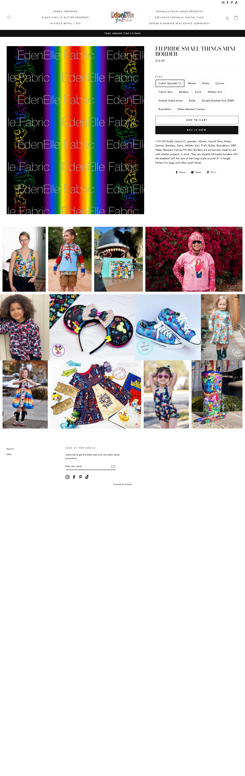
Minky (205, 83)
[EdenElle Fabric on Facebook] (74, 477)
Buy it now (197, 130)
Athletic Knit (215, 92)
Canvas (220, 83)
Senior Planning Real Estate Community (179, 23)
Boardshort (164, 109)
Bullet (192, 101)
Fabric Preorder (65, 11)
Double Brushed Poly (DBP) (218, 101)
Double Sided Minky (170, 101)
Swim (198, 92)
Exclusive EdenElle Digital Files (179, 17)
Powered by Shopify (122, 484)
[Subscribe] (113, 466)
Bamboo (184, 92)
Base (158, 76)
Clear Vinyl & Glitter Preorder (65, 17)
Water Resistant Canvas (191, 109)
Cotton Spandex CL (170, 83)
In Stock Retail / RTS (65, 23)
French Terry (165, 92)
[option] (122, 33)
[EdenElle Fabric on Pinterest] (80, 477)
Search (10, 448)
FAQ (9, 454)
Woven (192, 83)
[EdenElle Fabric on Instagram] (68, 477)
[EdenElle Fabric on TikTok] (87, 477)
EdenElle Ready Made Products (179, 11)
